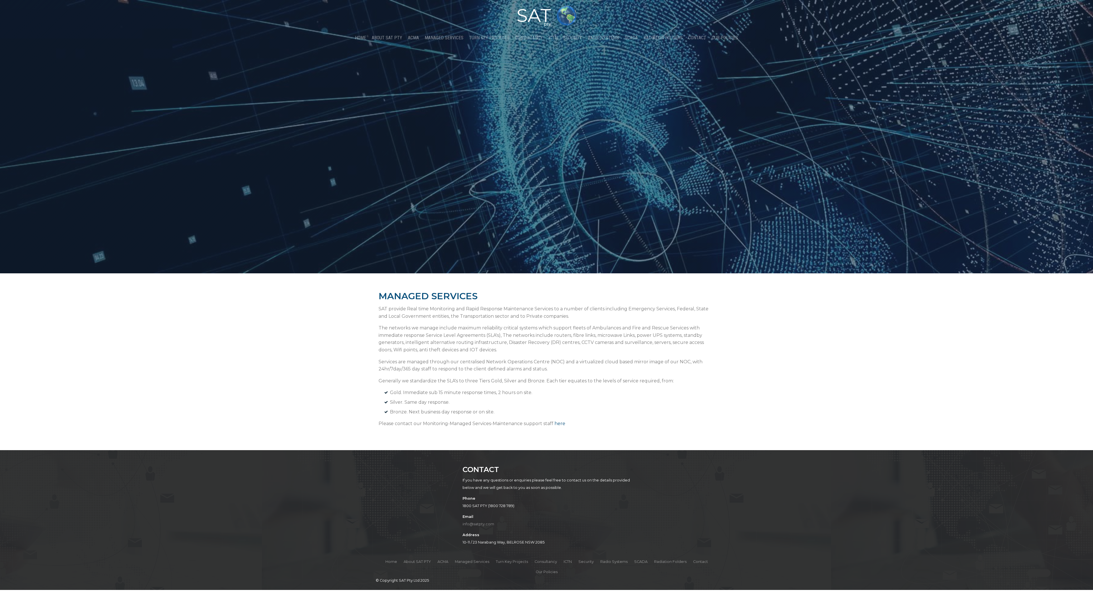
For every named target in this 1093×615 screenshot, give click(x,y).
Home (360, 37)
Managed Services (444, 37)
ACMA (413, 37)
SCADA (631, 37)
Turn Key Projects (489, 37)
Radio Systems (603, 37)
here (559, 423)
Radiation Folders (663, 37)
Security (572, 37)
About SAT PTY (387, 37)
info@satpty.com (478, 524)
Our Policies (725, 37)
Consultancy (529, 37)
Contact (697, 37)
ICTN (553, 37)
